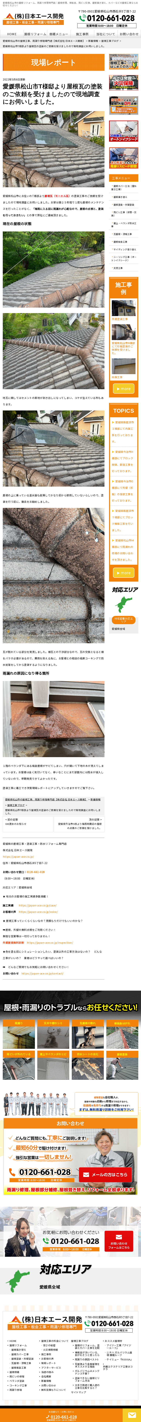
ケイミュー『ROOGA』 (120, 1359)
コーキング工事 (18, 1385)
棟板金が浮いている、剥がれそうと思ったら (87, 1354)
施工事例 (82, 34)
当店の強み (47, 1372)
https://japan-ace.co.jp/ (18, 856)
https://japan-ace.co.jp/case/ (38, 905)
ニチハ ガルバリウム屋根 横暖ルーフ (119, 1354)
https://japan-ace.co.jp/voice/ (38, 912)
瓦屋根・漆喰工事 (123, 234)
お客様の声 (47, 1358)
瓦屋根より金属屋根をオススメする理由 (87, 1365)
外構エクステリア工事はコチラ (118, 1368)
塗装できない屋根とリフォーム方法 (87, 1379)
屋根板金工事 (120, 241)
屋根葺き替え (120, 196)
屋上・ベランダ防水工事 (124, 224)
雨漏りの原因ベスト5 (87, 1359)
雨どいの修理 (17, 1376)
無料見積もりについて (53, 1390)
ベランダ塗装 (17, 1381)
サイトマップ (78, 1392)
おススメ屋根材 (113, 1341)
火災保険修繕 (50, 1349)
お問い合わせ (129, 34)
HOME (12, 34)
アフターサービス (51, 1367)
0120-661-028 (36, 872)
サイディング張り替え (125, 249)
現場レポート (48, 1363)
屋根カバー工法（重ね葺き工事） (124, 187)
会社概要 (46, 1376)
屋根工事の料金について (55, 1341)
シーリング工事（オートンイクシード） (124, 258)
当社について (105, 34)
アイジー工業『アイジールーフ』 (119, 1347)
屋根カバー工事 (20, 1354)
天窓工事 (118, 267)
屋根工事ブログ (79, 1341)
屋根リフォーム (35, 34)
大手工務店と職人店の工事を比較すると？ (87, 1386)
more (126, 388)
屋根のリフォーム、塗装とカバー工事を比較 (87, 1347)
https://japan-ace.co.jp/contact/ (42, 973)
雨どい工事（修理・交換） (124, 214)
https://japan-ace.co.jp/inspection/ (50, 942)
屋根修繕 (14, 1372)
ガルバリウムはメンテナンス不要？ (87, 1372)
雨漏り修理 (16, 1390)
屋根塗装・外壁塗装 (124, 204)
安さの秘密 (49, 1345)
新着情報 (46, 1381)
